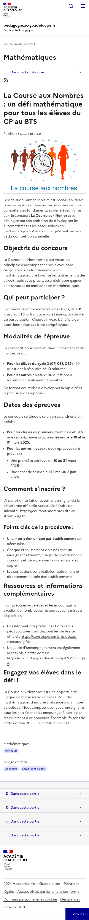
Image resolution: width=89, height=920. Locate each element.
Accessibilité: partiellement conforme (48, 891)
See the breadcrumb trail (19, 44)
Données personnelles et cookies (30, 899)
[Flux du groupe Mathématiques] (44, 79)
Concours (11, 751)
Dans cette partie (24, 793)
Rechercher (71, 6)
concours (11, 769)
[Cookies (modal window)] (77, 914)
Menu (83, 6)
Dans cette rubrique (27, 72)
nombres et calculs (33, 769)
